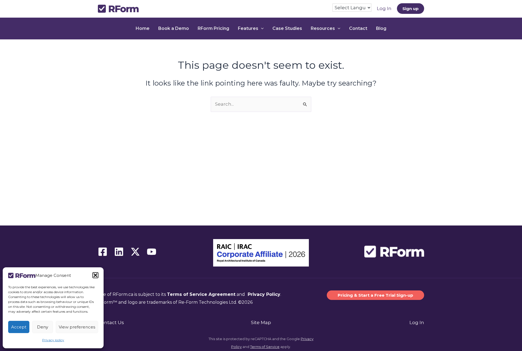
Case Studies (287, 28)
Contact (358, 28)
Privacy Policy (263, 294)
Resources (323, 28)
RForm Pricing (213, 28)
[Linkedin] (119, 251)
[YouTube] (151, 251)
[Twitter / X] (135, 251)
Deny (42, 327)
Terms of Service (264, 347)
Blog (381, 28)
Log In (416, 322)
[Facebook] (102, 251)
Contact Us (111, 322)
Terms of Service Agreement (201, 294)
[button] (95, 275)
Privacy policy (53, 340)
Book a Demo (173, 28)
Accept (18, 327)
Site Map (261, 322)
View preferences (77, 327)
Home (143, 28)
